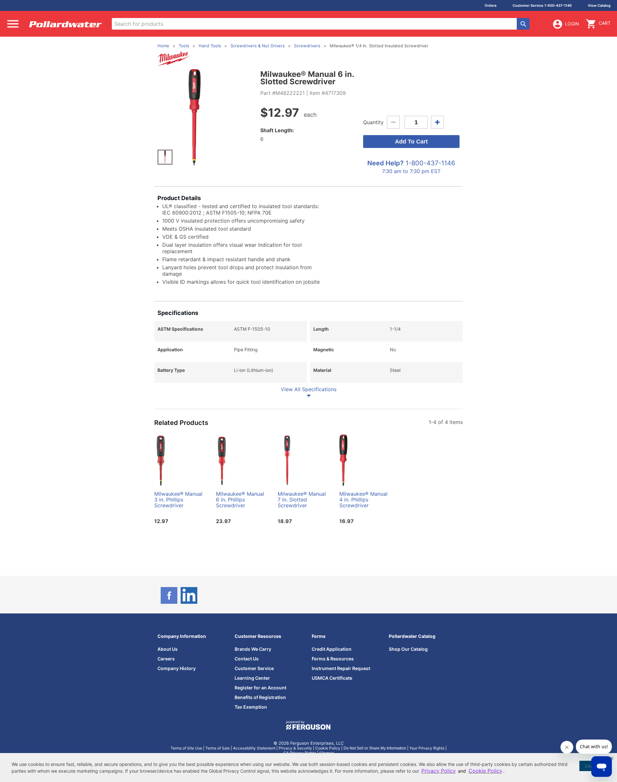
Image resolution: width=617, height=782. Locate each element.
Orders (490, 5)
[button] (612, 758)
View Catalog (599, 5)
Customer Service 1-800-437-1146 (542, 5)
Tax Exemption (251, 707)
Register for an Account (260, 687)
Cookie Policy (327, 748)
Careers (166, 658)
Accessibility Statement (254, 748)
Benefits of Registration (260, 697)
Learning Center (252, 678)
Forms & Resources (333, 658)
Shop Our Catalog (408, 649)
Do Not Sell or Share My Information (375, 748)
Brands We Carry (253, 649)
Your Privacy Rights (426, 748)
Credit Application (332, 649)
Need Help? (385, 163)
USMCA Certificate (332, 678)
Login (572, 23)
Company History (176, 668)
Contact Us (247, 658)
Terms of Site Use (186, 748)
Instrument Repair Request (341, 668)
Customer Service (254, 668)
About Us (167, 649)
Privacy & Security (295, 748)
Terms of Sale (217, 748)
